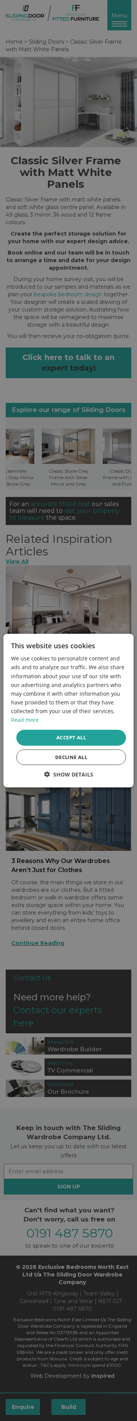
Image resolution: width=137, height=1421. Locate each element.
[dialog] (68, 710)
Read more (25, 719)
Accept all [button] (71, 737)
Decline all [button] (71, 756)
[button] (68, 774)
